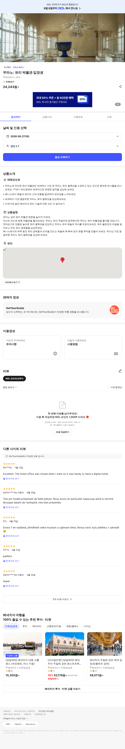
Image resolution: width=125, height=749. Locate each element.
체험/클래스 (72, 626)
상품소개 (47, 116)
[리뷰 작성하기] (120, 371)
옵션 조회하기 (62, 157)
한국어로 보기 (12, 478)
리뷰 (109, 116)
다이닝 (87, 626)
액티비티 (36, 626)
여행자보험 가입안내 (11, 714)
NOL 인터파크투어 (14, 378)
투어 (25, 626)
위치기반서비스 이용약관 (24, 711)
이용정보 (78, 116)
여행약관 (27, 714)
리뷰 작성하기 (62, 432)
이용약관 (6, 711)
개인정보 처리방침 (46, 711)
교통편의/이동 (54, 626)
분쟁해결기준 (40, 714)
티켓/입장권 (11, 626)
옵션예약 (15, 116)
